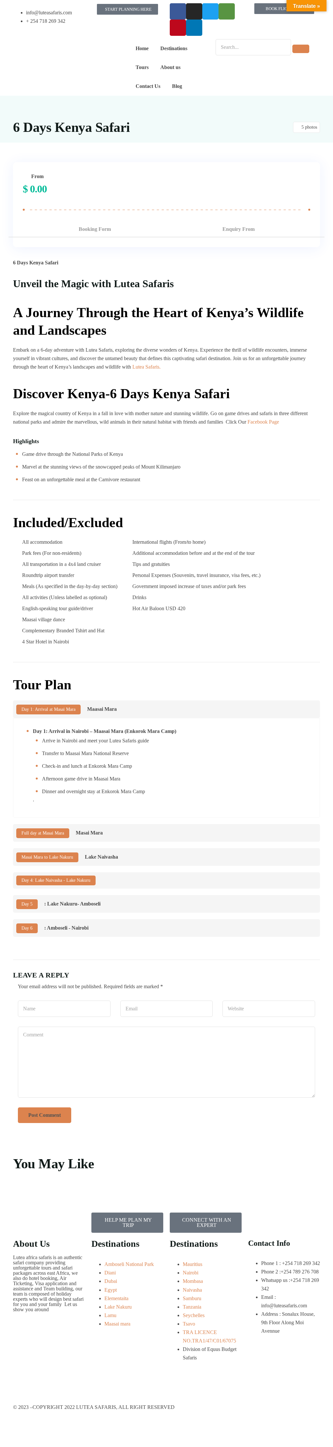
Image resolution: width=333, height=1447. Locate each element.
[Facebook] (178, 11)
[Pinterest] (178, 28)
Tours (142, 67)
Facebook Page (263, 422)
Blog (177, 86)
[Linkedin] (194, 28)
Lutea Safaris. (146, 367)
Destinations (173, 48)
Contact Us (148, 86)
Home (142, 48)
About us (170, 67)
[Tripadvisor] (227, 11)
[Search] (300, 49)
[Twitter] (210, 11)
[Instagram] (194, 11)
